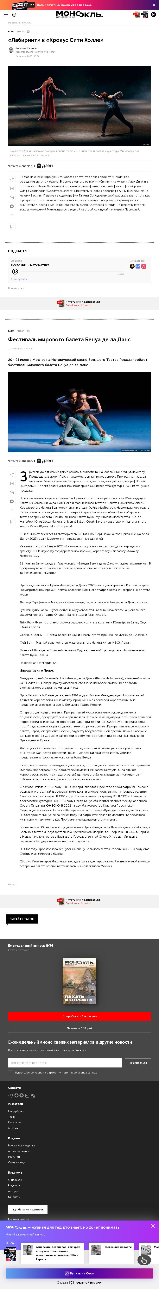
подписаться (91, 301)
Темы (11, 1116)
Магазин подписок (31, 1209)
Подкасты (17, 251)
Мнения (13, 1128)
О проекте (15, 1180)
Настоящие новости (118, 1247)
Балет (11, 31)
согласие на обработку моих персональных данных (63, 1072)
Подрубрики (16, 1111)
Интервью (14, 1122)
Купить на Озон (81, 1273)
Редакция (14, 1185)
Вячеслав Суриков (26, 48)
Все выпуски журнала (21, 1145)
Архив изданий (18, 1151)
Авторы (13, 1191)
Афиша (20, 31)
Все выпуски (16, 288)
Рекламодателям (18, 1219)
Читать (70, 301)
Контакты (14, 1196)
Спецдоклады (16, 1162)
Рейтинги (14, 1156)
